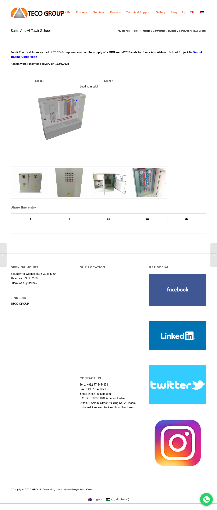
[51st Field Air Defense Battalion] (213, 255)
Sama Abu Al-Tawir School (31, 30)
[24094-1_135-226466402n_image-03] (147, 182)
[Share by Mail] (186, 219)
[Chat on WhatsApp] (206, 499)
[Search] (183, 12)
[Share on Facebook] (30, 219)
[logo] (37, 12)
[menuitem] (49, 12)
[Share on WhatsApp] (108, 219)
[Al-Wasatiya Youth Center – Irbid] (3, 255)
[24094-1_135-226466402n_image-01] (30, 182)
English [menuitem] (97, 499)
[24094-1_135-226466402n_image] (108, 182)
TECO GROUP (20, 303)
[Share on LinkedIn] (147, 219)
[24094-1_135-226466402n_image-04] (69, 182)
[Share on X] (69, 219)
